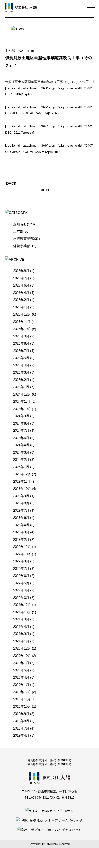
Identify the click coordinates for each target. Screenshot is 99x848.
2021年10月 (22, 612)
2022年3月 (21, 598)
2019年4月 (21, 735)
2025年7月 (21, 351)
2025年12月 (22, 314)
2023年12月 (22, 474)
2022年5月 (21, 583)
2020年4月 (21, 677)
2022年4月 (21, 590)
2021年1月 (21, 641)
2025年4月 (21, 365)
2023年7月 (21, 510)
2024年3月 (21, 452)
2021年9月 (21, 619)
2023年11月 (22, 481)
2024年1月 (21, 467)
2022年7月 (21, 568)
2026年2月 (21, 300)
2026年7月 (21, 278)
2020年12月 (22, 648)
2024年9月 (21, 416)
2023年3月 (21, 532)
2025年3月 (21, 372)
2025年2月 (21, 380)
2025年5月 (21, 358)
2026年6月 (21, 285)
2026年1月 (21, 307)
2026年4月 (21, 293)
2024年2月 (21, 459)
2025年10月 (22, 329)
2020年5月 (21, 670)
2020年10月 (22, 656)
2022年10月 (22, 554)
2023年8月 (21, 503)
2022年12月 (22, 547)
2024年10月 (22, 409)
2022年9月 (21, 561)
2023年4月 (21, 525)
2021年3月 (21, 634)
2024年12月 (22, 394)
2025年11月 (22, 322)
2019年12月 (22, 692)
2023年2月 (21, 539)
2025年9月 (21, 336)
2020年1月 (21, 685)
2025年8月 (21, 343)
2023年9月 (21, 496)
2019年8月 (21, 721)
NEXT (45, 190)
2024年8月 (21, 423)
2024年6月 (21, 438)
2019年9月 (21, 714)
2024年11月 (22, 401)
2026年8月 (21, 271)
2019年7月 (21, 728)
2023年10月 (22, 488)
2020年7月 (21, 663)
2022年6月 (21, 576)
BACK (11, 183)
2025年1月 (21, 387)
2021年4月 (21, 627)
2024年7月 (21, 430)
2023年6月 (21, 518)
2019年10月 (22, 706)
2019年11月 (22, 699)
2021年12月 (22, 605)
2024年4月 (21, 445)
